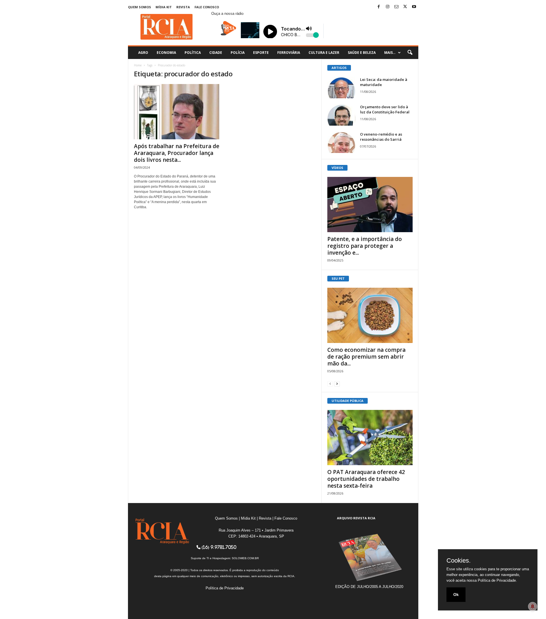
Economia (166, 52)
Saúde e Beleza (362, 52)
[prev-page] (330, 384)
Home (138, 65)
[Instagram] (387, 7)
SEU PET (338, 278)
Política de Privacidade (225, 588)
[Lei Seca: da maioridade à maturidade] (341, 87)
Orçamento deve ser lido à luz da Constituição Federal (385, 109)
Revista (183, 7)
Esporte (261, 52)
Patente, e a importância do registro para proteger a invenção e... (364, 245)
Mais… (390, 52)
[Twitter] (405, 7)
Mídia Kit (164, 7)
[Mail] (396, 7)
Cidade (215, 52)
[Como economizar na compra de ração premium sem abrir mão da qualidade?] (370, 315)
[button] (410, 52)
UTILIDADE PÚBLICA (347, 401)
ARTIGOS (339, 68)
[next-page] (337, 384)
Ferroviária (288, 52)
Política (193, 52)
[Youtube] (414, 7)
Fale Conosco (207, 7)
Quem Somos (139, 7)
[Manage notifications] (532, 606)
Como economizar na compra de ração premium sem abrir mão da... (366, 356)
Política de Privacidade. (497, 580)
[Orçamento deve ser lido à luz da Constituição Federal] (341, 115)
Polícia (238, 52)
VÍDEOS (337, 168)
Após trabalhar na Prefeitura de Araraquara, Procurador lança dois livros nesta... (176, 153)
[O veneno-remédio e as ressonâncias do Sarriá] (341, 142)
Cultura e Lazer (324, 52)
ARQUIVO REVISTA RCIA (356, 518)
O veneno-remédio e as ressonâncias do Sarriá (381, 137)
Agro (143, 52)
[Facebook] (378, 7)
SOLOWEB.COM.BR (245, 558)
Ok (456, 594)
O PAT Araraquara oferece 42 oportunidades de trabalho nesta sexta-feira (366, 478)
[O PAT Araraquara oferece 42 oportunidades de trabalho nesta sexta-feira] (370, 437)
